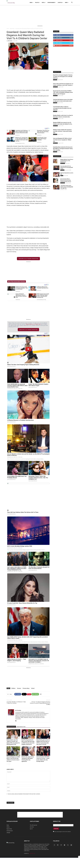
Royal (43, 2)
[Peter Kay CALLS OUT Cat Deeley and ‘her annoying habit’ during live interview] (56, 168)
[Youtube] (71, 845)
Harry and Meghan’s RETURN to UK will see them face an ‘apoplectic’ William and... (62, 140)
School (32, 688)
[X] (68, 845)
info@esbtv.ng (32, 853)
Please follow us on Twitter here (33, 324)
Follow (71, 37)
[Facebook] (54, 845)
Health (62, 175)
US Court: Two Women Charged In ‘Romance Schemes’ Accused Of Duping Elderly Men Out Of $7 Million (40, 703)
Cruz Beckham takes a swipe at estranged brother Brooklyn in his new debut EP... (62, 108)
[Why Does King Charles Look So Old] (56, 174)
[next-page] (9, 764)
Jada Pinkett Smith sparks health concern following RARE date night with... (66, 187)
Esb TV (31, 828)
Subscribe (70, 45)
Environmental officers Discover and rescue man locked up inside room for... (66, 180)
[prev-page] (7, 764)
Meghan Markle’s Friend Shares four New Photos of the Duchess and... (66, 160)
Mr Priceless (10, 40)
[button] (71, 2)
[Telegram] (64, 845)
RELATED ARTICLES (11, 726)
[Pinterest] (61, 845)
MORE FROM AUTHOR (21, 726)
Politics (37, 2)
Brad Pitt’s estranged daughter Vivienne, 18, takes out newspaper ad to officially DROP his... (63, 76)
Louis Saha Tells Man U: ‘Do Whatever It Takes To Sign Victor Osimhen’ (16, 702)
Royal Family (12, 28)
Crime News (62, 182)
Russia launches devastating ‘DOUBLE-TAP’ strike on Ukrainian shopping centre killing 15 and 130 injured (63, 92)
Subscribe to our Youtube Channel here (28, 258)
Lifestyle (60, 2)
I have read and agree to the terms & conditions (62, 831)
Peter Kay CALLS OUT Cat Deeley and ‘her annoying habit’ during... (66, 167)
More (66, 2)
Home (8, 28)
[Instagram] (57, 845)
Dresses (19, 688)
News (31, 2)
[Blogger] (16, 721)
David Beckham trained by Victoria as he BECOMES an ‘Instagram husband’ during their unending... (63, 148)
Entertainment (51, 2)
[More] (41, 694)
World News (55, 95)
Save (30, 694)
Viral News (8, 738)
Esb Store (32, 827)
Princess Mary (26, 688)
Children (13, 688)
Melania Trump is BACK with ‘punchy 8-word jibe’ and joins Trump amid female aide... (62, 131)
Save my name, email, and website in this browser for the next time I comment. (24, 793)
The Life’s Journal (33, 825)
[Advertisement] (40, 14)
